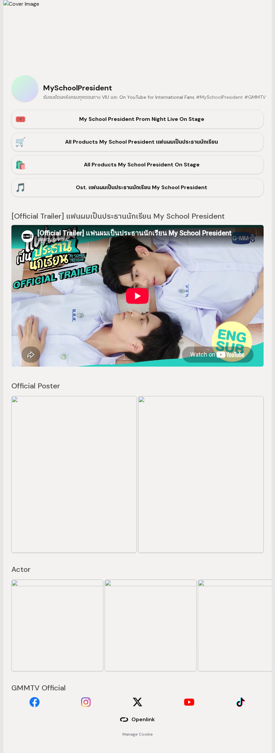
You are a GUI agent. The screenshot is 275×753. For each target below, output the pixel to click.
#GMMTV (255, 97)
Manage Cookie (137, 734)
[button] (74, 474)
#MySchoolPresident (219, 97)
